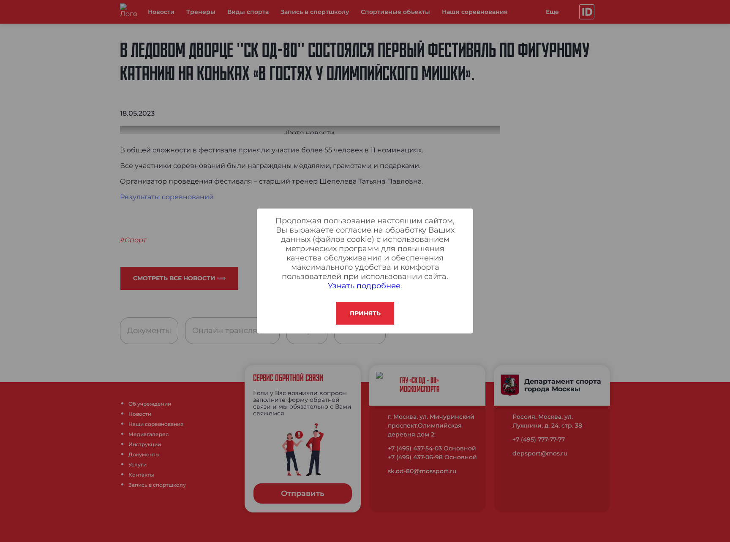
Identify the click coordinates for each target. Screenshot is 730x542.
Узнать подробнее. (365, 285)
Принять (365, 313)
